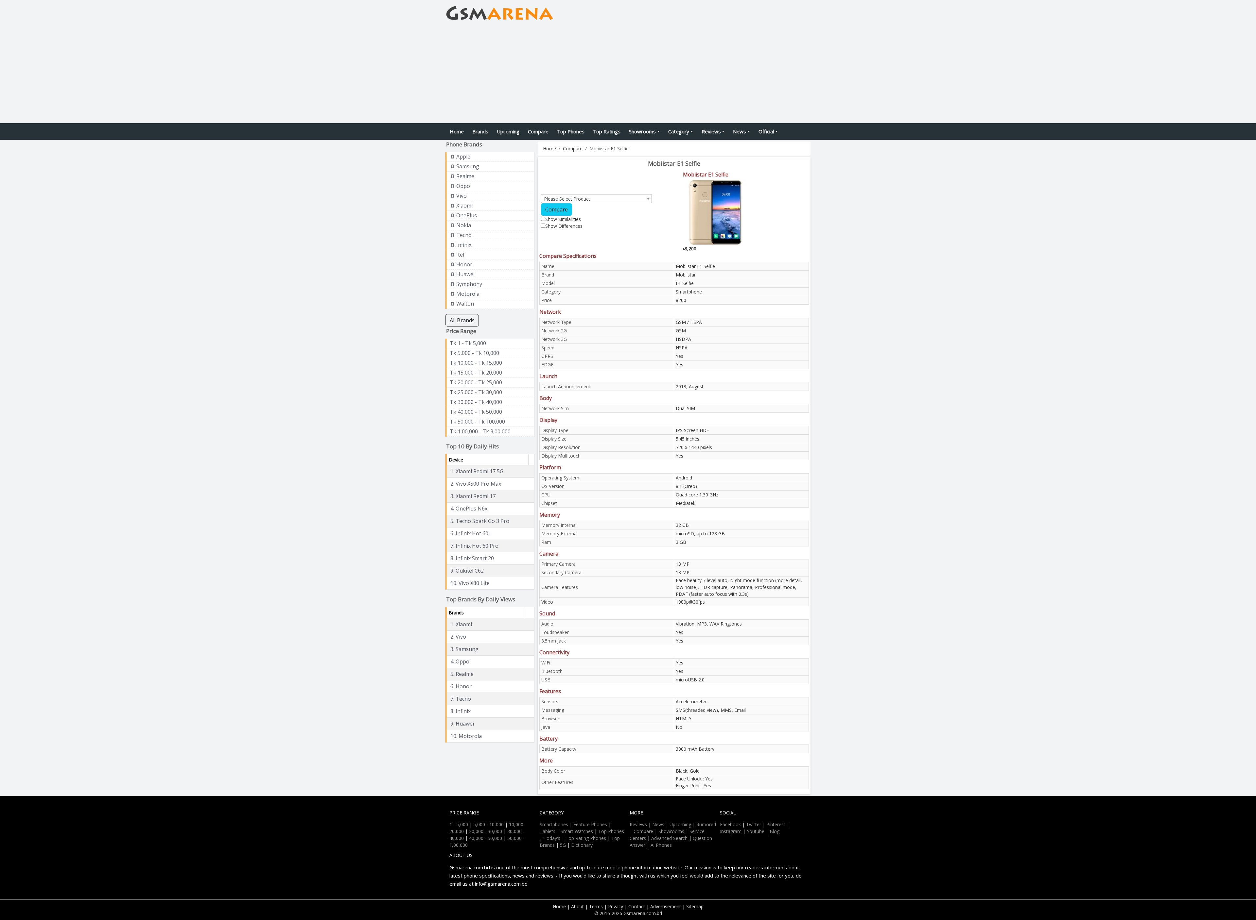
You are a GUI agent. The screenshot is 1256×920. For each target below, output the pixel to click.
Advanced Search (669, 838)
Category (678, 131)
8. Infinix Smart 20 (472, 558)
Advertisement (665, 906)
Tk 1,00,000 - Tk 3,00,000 (480, 431)
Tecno (463, 235)
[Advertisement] (628, 74)
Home (457, 131)
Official (766, 131)
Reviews (711, 131)
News (739, 131)
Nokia (463, 225)
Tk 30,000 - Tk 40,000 (476, 402)
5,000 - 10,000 (488, 824)
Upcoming (508, 131)
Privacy (615, 906)
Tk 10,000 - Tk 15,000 (476, 362)
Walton (464, 303)
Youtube (755, 831)
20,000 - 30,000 (485, 831)
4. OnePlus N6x (468, 508)
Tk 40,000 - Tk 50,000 (476, 411)
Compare (538, 131)
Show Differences (564, 226)
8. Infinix (460, 711)
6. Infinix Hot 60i (470, 533)
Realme (464, 176)
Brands (480, 131)
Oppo (462, 186)
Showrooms (642, 131)
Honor (463, 264)
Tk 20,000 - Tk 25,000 (476, 382)
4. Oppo (459, 661)
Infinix (463, 244)
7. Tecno (460, 698)
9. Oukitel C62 (467, 570)
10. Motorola (466, 736)
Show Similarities (563, 219)
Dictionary (582, 845)
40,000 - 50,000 (485, 838)
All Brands (462, 320)
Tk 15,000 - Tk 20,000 (476, 372)
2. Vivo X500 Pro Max (475, 483)
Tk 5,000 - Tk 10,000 (474, 353)
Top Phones (570, 131)
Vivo (461, 195)
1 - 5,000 (458, 824)
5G (563, 845)
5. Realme (462, 673)
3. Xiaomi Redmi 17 (473, 496)
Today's (552, 838)
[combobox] (596, 198)
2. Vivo (458, 636)
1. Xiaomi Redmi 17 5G (476, 471)
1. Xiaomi (461, 624)
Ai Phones (661, 845)
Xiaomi (464, 205)
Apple (462, 156)
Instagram (730, 831)
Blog (774, 831)
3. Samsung (464, 649)
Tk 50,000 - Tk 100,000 (477, 421)
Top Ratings (606, 131)
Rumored (706, 824)
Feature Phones (590, 824)
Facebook (730, 824)
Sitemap (695, 906)
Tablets (547, 831)
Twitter (753, 824)
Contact (636, 906)
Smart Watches (577, 831)
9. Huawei (462, 723)
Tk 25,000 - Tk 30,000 (476, 392)
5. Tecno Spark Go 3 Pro (479, 521)
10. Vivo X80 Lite (470, 583)
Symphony (468, 284)
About (577, 906)
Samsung (467, 166)
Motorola (467, 293)
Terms (596, 906)
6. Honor (461, 686)
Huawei (465, 274)
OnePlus (466, 215)
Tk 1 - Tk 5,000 (468, 343)
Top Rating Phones (586, 838)
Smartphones (554, 824)
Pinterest (775, 824)
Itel (459, 254)
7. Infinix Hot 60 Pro (474, 545)
